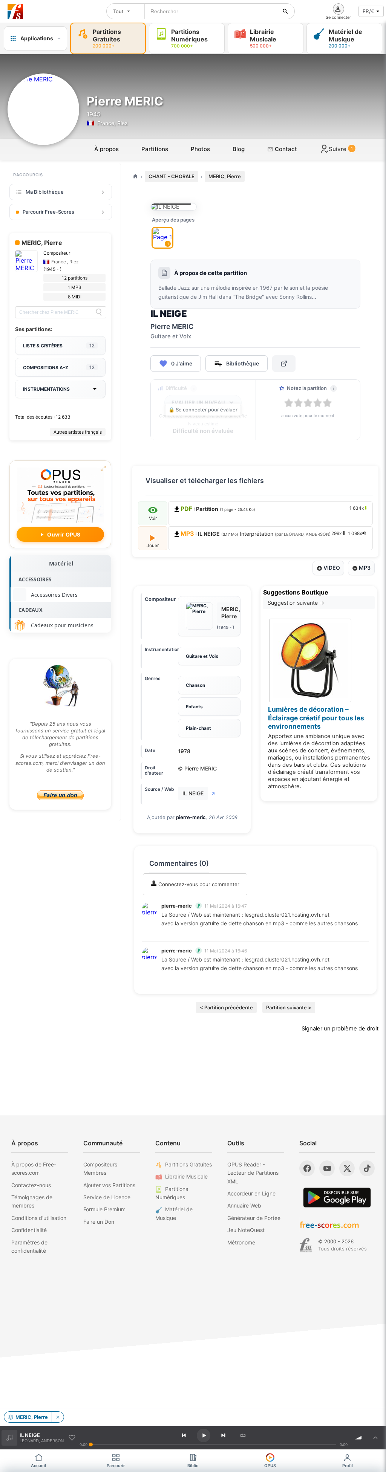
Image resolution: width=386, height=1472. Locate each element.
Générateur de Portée (253, 1218)
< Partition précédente (226, 1007)
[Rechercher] (285, 11)
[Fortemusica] (305, 1245)
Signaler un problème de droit (340, 1028)
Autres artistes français (78, 432)
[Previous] (184, 1435)
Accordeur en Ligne (251, 1193)
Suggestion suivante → (296, 602)
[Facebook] (307, 1168)
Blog (239, 149)
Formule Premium (104, 1209)
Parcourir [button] (116, 1465)
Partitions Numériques (171, 1193)
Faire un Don (98, 1221)
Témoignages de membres (31, 1201)
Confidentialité (29, 1230)
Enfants (194, 706)
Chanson (195, 685)
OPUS (270, 1465)
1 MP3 (74, 287)
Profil (347, 1465)
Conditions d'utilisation (38, 1218)
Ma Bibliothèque (45, 192)
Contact (285, 149)
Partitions (154, 149)
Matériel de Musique (174, 1213)
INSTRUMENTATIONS (46, 389)
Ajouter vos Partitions (109, 1185)
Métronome (241, 1242)
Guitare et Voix (202, 656)
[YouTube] (327, 1168)
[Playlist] (375, 1437)
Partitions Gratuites (188, 1164)
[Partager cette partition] (284, 363)
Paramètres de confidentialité (29, 1246)
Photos (200, 149)
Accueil (38, 1465)
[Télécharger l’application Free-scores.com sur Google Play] (337, 1198)
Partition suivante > (288, 1007)
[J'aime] (72, 1437)
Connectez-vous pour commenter (198, 884)
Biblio (193, 1465)
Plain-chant (198, 728)
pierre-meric (191, 817)
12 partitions (74, 278)
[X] (347, 1168)
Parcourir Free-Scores (48, 212)
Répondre (178, 933)
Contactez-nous (31, 1185)
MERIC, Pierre (224, 176)
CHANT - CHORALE (172, 176)
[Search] (99, 312)
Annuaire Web (244, 1205)
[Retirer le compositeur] (58, 1417)
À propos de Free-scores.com (33, 1168)
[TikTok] (367, 1168)
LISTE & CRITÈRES (59, 345)
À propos (106, 149)
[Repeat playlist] (243, 1435)
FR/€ (368, 11)
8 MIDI (74, 297)
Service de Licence (106, 1197)
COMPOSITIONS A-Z (59, 367)
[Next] (223, 1435)
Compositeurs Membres (100, 1168)
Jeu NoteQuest (246, 1230)
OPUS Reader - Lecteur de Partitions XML (253, 1173)
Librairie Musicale (186, 1176)
